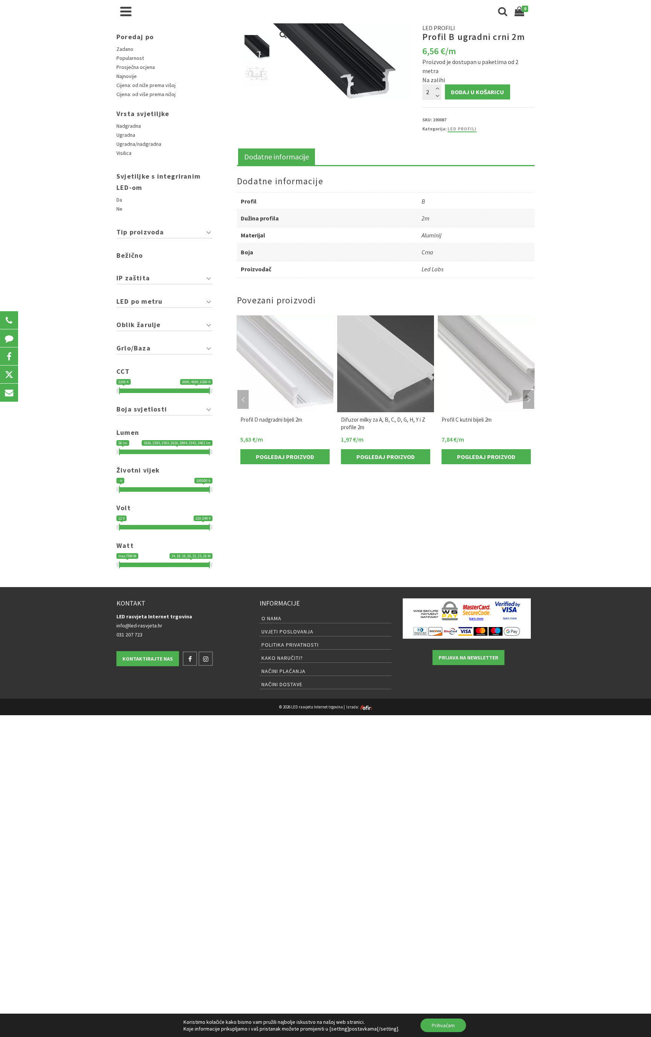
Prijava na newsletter (468, 657)
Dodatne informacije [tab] (276, 156)
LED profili (462, 129)
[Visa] (465, 630)
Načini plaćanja (283, 671)
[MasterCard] (480, 630)
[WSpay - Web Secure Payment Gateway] (435, 610)
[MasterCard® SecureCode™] (476, 610)
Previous (243, 399)
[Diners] (420, 630)
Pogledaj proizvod (285, 456)
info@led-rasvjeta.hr (139, 625)
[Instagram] (206, 659)
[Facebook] (190, 659)
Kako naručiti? (282, 658)
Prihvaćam (443, 1025)
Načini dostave (282, 684)
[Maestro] (496, 630)
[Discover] (435, 630)
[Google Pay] (512, 630)
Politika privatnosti (290, 644)
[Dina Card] (450, 630)
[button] (9, 320)
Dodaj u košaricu (477, 92)
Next (528, 399)
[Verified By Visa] (507, 610)
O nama (271, 618)
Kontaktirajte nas (147, 658)
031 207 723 (129, 634)
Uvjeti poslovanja (287, 631)
